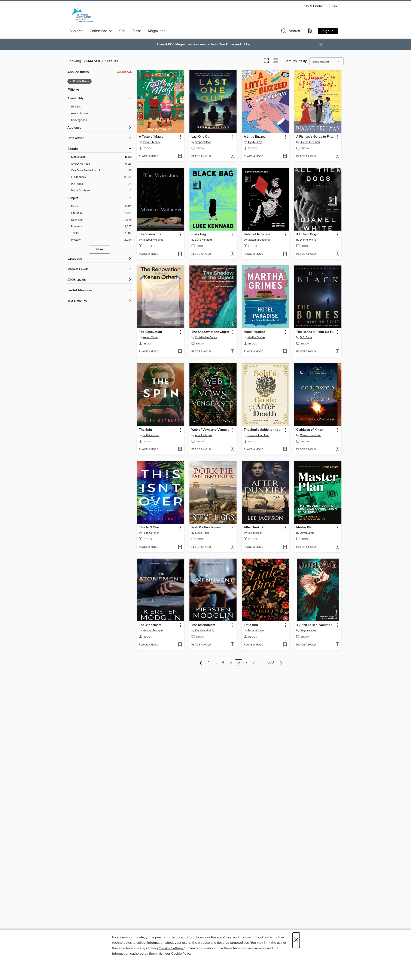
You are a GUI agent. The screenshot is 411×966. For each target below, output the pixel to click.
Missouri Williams (153, 240)
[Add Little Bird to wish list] (284, 645)
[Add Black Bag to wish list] (232, 254)
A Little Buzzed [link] (255, 137)
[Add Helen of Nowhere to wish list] (284, 254)
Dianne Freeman (310, 142)
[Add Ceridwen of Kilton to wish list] (337, 449)
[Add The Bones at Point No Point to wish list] (337, 352)
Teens (136, 31)
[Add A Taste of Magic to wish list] (180, 156)
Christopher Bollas (206, 337)
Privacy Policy (221, 937)
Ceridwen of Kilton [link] (309, 430)
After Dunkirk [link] (253, 527)
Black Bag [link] (198, 234)
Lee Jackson (254, 533)
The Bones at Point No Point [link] (315, 332)
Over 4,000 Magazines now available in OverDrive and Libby (203, 44)
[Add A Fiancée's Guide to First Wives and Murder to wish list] (337, 156)
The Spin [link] (145, 430)
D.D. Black (306, 337)
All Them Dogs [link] (307, 234)
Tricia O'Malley (151, 142)
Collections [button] (99, 31)
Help (334, 5)
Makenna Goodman (259, 240)
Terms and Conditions (187, 937)
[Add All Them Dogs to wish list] (337, 254)
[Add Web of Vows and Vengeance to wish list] (232, 449)
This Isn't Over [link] (149, 527)
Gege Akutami (308, 630)
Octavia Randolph (310, 435)
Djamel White (308, 240)
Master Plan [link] (304, 527)
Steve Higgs (202, 533)
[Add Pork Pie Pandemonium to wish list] (232, 547)
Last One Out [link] (200, 137)
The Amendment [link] (203, 625)
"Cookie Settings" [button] (171, 948)
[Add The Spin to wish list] (180, 449)
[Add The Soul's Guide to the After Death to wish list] (284, 449)
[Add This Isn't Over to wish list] (180, 547)
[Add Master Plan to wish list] (337, 547)
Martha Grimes (256, 337)
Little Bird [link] (251, 625)
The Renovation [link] (150, 332)
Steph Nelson (203, 142)
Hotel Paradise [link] (254, 332)
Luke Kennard (203, 240)
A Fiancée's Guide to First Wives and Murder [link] (315, 137)
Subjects (76, 31)
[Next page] (281, 662)
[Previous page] (201, 662)
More (99, 249)
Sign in (328, 31)
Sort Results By (296, 61)
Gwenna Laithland (258, 435)
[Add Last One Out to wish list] (232, 156)
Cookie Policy (181, 953)
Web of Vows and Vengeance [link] (211, 430)
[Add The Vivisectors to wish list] (180, 254)
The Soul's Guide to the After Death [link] (263, 430)
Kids (122, 31)
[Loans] (309, 32)
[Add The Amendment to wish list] (232, 645)
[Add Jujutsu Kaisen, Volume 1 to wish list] (337, 645)
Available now (79, 113)
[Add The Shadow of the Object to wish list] (232, 352)
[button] (315, 5)
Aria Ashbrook (203, 435)
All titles (76, 107)
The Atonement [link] (150, 625)
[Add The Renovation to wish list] (180, 352)
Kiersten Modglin (153, 630)
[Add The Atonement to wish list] (180, 645)
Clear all (124, 72)
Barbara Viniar (256, 630)
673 (270, 662)
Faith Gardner (151, 435)
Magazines (156, 31)
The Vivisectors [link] (150, 234)
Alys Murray (254, 142)
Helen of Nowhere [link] (257, 234)
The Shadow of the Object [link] (210, 332)
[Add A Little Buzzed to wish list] (284, 156)
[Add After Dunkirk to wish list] (284, 547)
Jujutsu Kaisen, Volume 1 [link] (314, 625)
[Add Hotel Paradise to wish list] (284, 352)
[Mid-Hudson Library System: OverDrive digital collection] (81, 14)
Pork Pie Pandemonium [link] (208, 527)
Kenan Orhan (150, 337)
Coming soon (79, 120)
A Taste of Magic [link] (151, 137)
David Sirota (307, 533)
